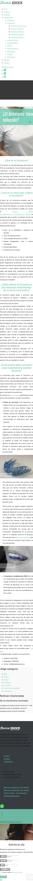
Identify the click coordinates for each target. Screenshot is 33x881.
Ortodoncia (11, 23)
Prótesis (10, 54)
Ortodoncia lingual (17, 37)
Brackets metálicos (17, 29)
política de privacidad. (17, 872)
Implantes (10, 20)
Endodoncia (11, 51)
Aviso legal (7, 812)
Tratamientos (8, 17)
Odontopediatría (12, 48)
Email (2, 865)
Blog (5, 674)
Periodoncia (11, 57)
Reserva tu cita (8, 67)
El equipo (7, 15)
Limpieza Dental (12, 40)
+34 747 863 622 (21, 793)
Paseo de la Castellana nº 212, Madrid (16, 787)
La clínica (7, 12)
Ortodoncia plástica (17, 34)
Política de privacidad (10, 815)
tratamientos (15, 395)
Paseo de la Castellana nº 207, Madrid (16, 790)
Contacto (7, 63)
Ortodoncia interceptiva (19, 26)
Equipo (6, 680)
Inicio (5, 9)
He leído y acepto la (12, 872)
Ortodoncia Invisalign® (11, 688)
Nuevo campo (5, 869)
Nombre (3, 856)
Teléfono (3, 861)
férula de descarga (23, 537)
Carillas (9, 46)
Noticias (6, 60)
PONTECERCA (25, 822)
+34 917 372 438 (9, 793)
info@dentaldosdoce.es (11, 796)
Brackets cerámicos (17, 32)
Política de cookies (9, 818)
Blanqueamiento (12, 43)
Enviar (3, 877)
